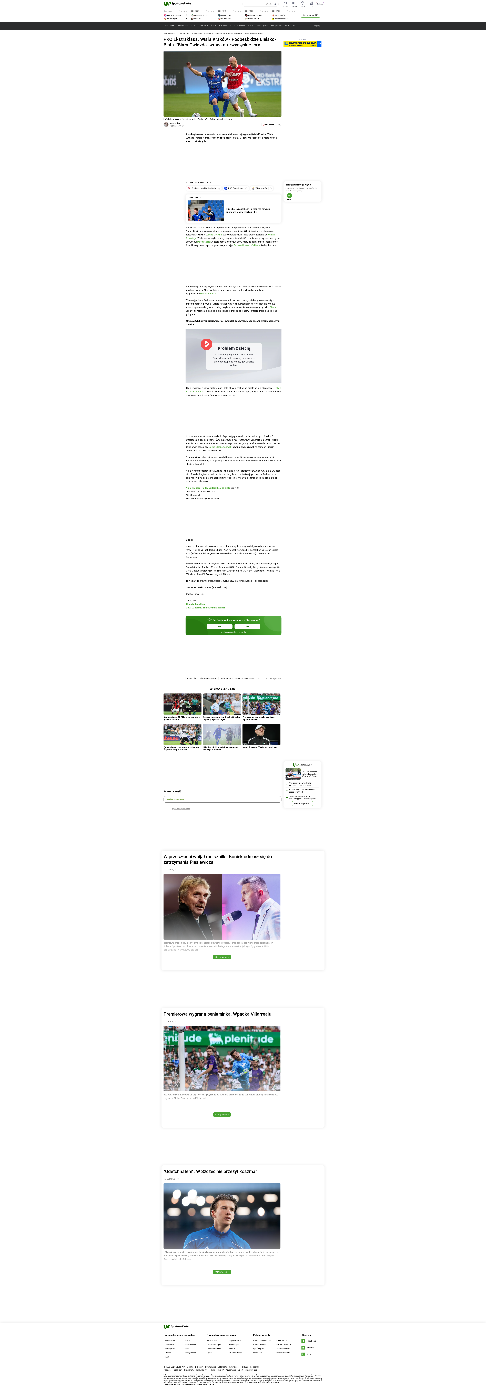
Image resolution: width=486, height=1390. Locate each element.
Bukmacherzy (225, 25)
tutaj (212, 1384)
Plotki (212, 1370)
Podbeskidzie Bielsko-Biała (216, 488)
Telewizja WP (202, 1370)
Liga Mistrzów (235, 1340)
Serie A (232, 1348)
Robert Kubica (259, 1344)
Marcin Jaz (175, 123)
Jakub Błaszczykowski (220, 447)
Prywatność (210, 1367)
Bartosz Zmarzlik (283, 1344)
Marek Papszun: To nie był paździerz (259, 747)
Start (165, 33)
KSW (167, 1357)
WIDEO (251, 25)
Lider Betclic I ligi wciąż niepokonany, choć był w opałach (220, 748)
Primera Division (214, 1348)
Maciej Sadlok (204, 241)
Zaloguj (320, 4)
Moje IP (220, 1370)
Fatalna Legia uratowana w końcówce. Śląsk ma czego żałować (182, 748)
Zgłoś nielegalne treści (181, 809)
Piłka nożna (182, 25)
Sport (240, 1370)
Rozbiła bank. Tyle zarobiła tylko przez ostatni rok (302, 791)
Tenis (193, 25)
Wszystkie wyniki (310, 15)
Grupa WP (180, 1367)
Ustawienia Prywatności (228, 1367)
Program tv (189, 1370)
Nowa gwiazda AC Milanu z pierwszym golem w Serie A (182, 718)
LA (294, 25)
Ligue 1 (210, 1353)
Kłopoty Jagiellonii (195, 604)
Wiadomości (231, 1370)
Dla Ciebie (169, 25)
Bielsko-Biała (191, 678)
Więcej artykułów (301, 803)
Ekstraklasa (212, 1340)
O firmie (190, 1367)
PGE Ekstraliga (235, 1353)
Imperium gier (251, 1370)
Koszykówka (276, 25)
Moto (287, 25)
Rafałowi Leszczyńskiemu (247, 245)
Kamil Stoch (281, 1340)
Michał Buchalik (208, 293)
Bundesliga (234, 1344)
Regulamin (254, 1367)
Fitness (168, 1353)
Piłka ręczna (262, 25)
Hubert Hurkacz (283, 1353)
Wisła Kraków (185, 33)
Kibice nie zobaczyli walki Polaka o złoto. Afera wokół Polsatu (310, 774)
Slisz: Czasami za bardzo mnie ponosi (205, 607)
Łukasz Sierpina (214, 234)
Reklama (244, 1367)
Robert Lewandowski (262, 1340)
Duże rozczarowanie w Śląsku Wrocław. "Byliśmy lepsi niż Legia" (222, 718)
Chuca (273, 307)
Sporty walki (239, 25)
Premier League (214, 1344)
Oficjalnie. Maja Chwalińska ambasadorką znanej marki (300, 784)
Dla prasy (199, 1367)
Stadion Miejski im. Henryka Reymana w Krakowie (238, 678)
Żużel (213, 25)
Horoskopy (177, 1370)
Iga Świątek (258, 1348)
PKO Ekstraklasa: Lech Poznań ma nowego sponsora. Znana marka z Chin (248, 210)
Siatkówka (203, 25)
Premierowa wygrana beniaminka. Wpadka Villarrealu (258, 718)
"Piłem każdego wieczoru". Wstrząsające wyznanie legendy (302, 797)
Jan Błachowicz (283, 1348)
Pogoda (167, 1370)
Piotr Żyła (257, 1353)
